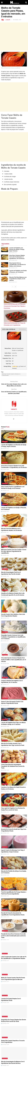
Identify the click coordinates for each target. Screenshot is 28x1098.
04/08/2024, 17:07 (5, 939)
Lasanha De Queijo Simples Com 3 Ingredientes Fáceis (11, 999)
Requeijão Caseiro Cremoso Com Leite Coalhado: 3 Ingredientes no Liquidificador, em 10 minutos (13, 637)
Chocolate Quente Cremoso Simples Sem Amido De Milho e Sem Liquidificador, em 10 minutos (13, 659)
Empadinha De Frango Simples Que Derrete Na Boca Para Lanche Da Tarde (13, 1020)
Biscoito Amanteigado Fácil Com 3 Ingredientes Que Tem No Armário (11, 573)
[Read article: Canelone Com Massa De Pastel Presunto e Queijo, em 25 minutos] (14, 779)
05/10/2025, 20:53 (5, 791)
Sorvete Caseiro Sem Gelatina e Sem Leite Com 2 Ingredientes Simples (13, 615)
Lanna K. (8, 19)
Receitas (4, 441)
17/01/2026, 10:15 (5, 1086)
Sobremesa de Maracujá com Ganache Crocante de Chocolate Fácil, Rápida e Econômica (14, 306)
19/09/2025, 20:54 (5, 663)
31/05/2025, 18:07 (5, 1065)
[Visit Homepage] (14, 2)
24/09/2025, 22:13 (13, 252)
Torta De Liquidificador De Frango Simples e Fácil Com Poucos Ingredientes (13, 893)
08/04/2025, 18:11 (13, 282)
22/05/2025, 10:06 (5, 875)
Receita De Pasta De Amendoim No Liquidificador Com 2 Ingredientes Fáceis (12, 914)
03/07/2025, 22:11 (5, 640)
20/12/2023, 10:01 (17, 19)
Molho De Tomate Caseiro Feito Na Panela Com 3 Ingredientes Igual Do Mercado (13, 978)
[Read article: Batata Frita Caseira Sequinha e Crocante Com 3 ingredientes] (14, 1032)
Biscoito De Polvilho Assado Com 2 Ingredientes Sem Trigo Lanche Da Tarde (13, 744)
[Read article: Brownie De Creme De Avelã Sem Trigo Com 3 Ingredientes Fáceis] (14, 821)
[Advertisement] (14, 36)
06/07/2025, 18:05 (5, 770)
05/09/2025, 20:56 (5, 726)
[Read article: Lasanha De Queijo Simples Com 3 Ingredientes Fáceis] (14, 990)
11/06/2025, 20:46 (5, 705)
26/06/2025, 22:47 (5, 981)
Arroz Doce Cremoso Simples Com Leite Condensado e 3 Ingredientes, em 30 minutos (17, 257)
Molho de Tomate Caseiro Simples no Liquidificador (11, 374)
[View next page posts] (15, 287)
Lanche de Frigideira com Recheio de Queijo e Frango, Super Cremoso (16, 249)
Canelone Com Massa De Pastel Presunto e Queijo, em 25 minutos (13, 788)
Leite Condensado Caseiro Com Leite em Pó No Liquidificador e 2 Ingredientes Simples (13, 957)
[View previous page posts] (12, 287)
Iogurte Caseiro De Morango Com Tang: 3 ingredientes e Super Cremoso (13, 851)
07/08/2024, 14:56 (5, 854)
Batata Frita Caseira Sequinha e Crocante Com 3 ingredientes (12, 1041)
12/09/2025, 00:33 (5, 747)
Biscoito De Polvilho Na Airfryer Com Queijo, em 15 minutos (13, 872)
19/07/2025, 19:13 (5, 833)
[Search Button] (26, 2)
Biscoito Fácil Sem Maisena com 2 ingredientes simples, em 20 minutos (18, 278)
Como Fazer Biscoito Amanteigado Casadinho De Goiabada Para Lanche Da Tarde (12, 766)
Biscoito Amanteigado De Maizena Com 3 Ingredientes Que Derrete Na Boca (13, 1062)
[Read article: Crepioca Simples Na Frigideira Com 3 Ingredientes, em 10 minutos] (14, 672)
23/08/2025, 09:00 (5, 618)
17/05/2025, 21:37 (5, 684)
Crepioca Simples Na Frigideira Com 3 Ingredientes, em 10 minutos (12, 681)
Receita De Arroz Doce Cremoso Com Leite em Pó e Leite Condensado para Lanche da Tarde (13, 935)
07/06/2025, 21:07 (5, 960)
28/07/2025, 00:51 (5, 895)
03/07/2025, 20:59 (5, 1002)
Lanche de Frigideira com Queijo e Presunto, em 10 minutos (18, 271)
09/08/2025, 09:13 (13, 273)
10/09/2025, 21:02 (13, 267)
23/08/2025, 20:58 (5, 1023)
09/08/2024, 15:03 (5, 812)
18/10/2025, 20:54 (13, 260)
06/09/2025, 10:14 (5, 597)
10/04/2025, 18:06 (5, 576)
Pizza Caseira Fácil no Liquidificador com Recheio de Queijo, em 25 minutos (17, 264)
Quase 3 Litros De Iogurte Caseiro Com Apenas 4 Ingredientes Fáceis (12, 702)
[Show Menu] (2, 2)
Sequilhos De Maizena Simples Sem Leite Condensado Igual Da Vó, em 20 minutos (12, 594)
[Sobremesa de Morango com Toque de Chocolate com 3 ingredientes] (15, 316)
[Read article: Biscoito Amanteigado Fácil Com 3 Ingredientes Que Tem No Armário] (14, 564)
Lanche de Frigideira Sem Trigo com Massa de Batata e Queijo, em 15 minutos (13, 723)
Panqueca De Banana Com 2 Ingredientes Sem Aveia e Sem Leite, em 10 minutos (13, 1083)
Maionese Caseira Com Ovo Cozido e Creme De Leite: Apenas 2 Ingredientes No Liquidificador (13, 551)
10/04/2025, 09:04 (5, 555)
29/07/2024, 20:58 (5, 1044)
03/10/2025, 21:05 (5, 916)
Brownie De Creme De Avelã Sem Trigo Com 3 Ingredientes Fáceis (13, 830)
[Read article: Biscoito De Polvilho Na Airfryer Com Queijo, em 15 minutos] (14, 862)
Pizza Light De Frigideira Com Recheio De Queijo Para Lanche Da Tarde (13, 809)
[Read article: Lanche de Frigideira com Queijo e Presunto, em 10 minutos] (4, 272)
